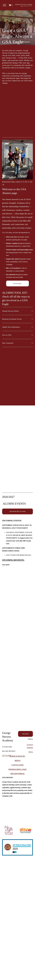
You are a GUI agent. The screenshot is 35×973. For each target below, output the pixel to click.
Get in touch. (17, 283)
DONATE (25, 734)
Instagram (30, 747)
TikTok (30, 752)
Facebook (30, 745)
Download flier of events (18, 511)
